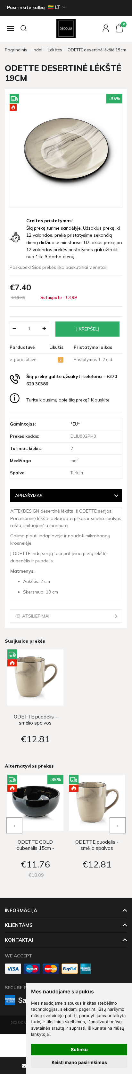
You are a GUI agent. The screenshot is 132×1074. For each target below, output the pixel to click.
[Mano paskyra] (104, 28)
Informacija (21, 910)
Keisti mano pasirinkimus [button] (79, 1062)
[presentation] (14, 825)
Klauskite (100, 400)
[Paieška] (24, 28)
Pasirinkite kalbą (26, 7)
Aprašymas (29, 495)
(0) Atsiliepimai (32, 616)
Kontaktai (19, 940)
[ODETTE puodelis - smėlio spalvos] (35, 677)
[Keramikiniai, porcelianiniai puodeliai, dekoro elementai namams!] (66, 28)
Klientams (19, 925)
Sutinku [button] (79, 1049)
